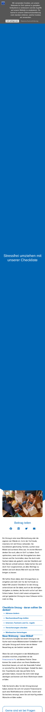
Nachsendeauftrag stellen (17, 618)
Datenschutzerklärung (29, 21)
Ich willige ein (12, 21)
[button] (22, 613)
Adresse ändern (12, 613)
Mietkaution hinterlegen (16, 632)
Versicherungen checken (16, 628)
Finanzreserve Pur (9, 659)
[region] (22, 691)
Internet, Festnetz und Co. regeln (20, 623)
